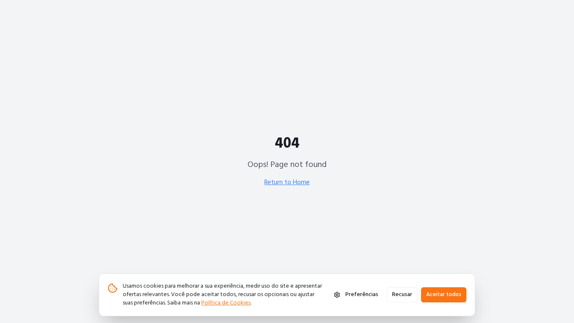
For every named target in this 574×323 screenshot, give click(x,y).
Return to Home (287, 182)
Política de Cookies (225, 303)
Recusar (402, 294)
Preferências (361, 294)
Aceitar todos (443, 294)
